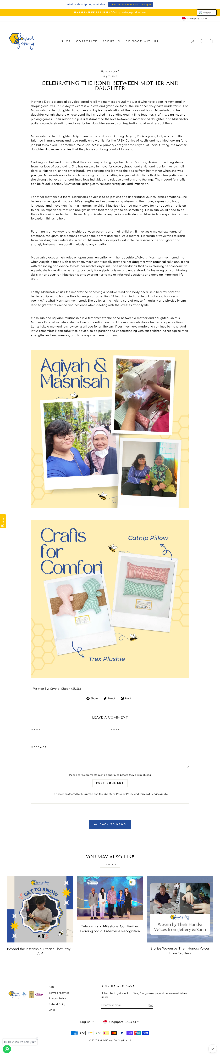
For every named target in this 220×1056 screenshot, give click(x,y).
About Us (111, 41)
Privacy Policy (124, 793)
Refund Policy (57, 1004)
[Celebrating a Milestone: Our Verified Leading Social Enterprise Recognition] (110, 898)
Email (116, 729)
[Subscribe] (150, 1005)
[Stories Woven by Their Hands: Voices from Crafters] (180, 909)
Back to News (112, 824)
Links (52, 1009)
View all (110, 864)
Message (39, 747)
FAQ (51, 987)
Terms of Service (149, 793)
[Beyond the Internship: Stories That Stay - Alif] (40, 909)
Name (36, 729)
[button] (206, 12)
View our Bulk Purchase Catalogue (131, 4)
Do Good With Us (142, 41)
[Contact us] (7, 1049)
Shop (66, 41)
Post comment (110, 782)
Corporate (86, 41)
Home (104, 71)
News (114, 71)
